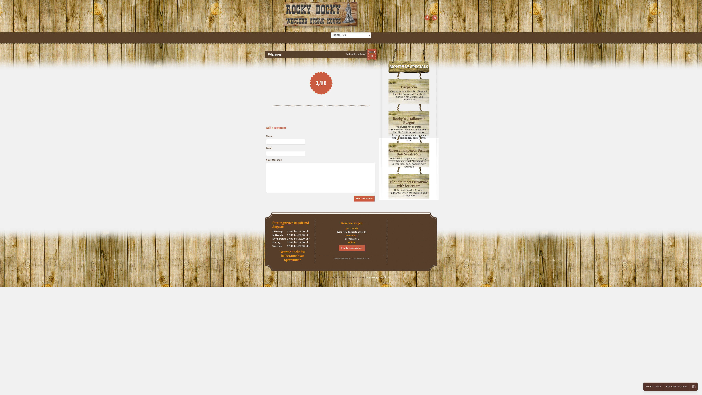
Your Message (274, 160)
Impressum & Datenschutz (351, 259)
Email (269, 148)
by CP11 (384, 277)
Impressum (372, 277)
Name (269, 136)
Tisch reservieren (352, 248)
